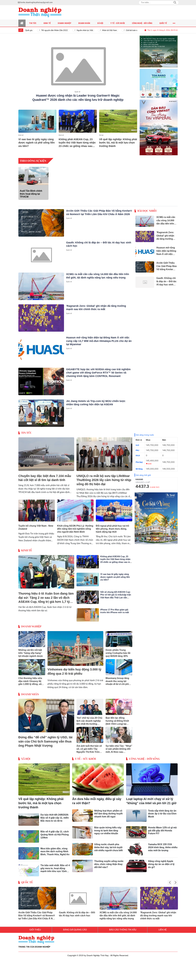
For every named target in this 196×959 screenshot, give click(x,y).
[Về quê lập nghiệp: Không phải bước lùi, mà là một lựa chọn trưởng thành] (118, 121)
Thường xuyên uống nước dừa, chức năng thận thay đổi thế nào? (109, 862)
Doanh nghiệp (31, 624)
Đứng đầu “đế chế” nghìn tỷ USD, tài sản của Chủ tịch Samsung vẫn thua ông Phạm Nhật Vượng (45, 739)
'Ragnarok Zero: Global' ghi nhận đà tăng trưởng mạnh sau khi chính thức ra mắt (158, 913)
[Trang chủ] (22, 23)
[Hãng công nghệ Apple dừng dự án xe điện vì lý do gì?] (136, 864)
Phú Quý (139, 460)
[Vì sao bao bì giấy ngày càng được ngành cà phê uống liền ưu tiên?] (37, 121)
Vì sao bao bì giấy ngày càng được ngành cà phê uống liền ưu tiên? (36, 142)
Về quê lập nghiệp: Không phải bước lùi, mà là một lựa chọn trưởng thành (118, 142)
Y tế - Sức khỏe (85, 756)
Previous (170, 880)
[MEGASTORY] (159, 49)
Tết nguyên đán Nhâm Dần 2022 (43, 30)
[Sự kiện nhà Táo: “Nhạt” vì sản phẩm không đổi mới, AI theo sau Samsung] (119, 733)
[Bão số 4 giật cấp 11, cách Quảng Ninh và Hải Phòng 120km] (28, 834)
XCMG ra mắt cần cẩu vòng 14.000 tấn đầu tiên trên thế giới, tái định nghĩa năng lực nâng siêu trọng (118, 913)
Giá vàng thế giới (143, 473)
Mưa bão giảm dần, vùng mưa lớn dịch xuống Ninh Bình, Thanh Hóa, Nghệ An (54, 849)
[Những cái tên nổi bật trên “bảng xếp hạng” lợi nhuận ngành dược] (31, 637)
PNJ (137, 448)
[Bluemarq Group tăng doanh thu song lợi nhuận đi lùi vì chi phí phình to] (119, 665)
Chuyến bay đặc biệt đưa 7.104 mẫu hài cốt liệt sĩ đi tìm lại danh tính (44, 476)
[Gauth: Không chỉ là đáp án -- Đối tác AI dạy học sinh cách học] (41, 252)
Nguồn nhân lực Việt (74, 30)
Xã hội (101, 135)
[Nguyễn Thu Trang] (159, 125)
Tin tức (26, 430)
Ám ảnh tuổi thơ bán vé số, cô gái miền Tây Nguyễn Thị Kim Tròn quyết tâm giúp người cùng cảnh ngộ (89, 746)
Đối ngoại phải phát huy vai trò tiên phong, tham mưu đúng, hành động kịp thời (112, 526)
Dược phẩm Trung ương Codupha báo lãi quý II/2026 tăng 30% (118, 651)
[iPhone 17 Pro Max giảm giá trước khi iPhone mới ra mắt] (87, 612)
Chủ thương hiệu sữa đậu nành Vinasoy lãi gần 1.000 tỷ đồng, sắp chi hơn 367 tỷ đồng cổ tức (30, 679)
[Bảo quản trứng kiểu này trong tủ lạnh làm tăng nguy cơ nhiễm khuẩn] (82, 830)
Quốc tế (77, 92)
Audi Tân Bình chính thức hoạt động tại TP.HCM (31, 191)
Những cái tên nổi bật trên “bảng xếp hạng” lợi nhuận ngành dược (30, 651)
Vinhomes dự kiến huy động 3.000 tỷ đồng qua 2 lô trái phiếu (74, 669)
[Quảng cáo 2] (159, 80)
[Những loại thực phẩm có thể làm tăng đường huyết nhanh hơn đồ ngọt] (82, 813)
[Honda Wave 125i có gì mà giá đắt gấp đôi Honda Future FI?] (136, 830)
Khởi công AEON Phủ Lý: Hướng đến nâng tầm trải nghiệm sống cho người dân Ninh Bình (75, 526)
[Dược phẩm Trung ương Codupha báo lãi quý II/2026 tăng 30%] (119, 637)
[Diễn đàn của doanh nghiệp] (39, 12)
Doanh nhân (30, 692)
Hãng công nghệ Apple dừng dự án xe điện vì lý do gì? (161, 862)
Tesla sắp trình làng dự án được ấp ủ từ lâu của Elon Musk (162, 811)
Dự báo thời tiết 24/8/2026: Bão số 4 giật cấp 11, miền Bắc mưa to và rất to (54, 815)
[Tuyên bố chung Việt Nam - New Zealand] (36, 508)
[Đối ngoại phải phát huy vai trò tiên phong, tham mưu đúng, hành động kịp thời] (114, 508)
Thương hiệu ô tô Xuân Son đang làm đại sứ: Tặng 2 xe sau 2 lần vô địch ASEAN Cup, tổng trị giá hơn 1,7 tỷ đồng (46, 595)
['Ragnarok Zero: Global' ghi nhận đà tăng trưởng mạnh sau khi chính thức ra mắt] (41, 315)
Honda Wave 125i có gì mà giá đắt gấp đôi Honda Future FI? (162, 828)
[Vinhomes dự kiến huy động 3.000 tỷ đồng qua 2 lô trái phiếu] (75, 646)
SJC (137, 443)
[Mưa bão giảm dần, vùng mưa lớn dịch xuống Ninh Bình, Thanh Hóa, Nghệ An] (28, 851)
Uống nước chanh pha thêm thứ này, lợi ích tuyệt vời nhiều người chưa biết (108, 845)
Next (175, 880)
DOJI (138, 453)
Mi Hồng (139, 466)
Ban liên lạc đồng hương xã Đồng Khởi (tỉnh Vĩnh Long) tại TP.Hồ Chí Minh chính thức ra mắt (117, 718)
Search (174, 3)
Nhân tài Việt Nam (98, 30)
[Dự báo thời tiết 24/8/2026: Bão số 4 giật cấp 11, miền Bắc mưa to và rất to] (28, 817)
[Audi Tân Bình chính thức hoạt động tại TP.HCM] (33, 174)
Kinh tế (20, 135)
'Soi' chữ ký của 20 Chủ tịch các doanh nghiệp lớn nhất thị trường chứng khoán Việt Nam (89, 718)
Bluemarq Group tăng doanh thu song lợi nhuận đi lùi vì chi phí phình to (117, 679)
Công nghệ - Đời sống (144, 756)
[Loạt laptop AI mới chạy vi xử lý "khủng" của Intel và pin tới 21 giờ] (152, 777)
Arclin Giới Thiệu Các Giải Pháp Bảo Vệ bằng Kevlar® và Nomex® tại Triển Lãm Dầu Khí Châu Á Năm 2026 (37, 913)
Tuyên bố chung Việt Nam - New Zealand (35, 525)
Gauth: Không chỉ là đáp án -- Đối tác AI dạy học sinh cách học (77, 911)
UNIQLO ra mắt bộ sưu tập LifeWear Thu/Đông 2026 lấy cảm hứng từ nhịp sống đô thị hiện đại (103, 478)
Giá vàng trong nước (145, 432)
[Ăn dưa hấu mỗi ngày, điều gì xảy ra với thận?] (98, 777)
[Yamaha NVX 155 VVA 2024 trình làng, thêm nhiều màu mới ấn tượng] (136, 847)
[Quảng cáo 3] (156, 516)
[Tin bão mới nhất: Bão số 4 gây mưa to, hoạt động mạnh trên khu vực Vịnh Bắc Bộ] (28, 868)
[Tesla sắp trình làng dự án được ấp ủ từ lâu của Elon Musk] (136, 813)
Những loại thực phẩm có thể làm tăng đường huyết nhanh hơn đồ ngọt (108, 811)
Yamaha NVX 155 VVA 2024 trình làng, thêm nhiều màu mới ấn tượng (162, 845)
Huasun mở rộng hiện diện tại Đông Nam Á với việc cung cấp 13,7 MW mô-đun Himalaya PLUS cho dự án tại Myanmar (99, 339)
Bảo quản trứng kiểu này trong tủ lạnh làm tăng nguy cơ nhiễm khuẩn (107, 828)
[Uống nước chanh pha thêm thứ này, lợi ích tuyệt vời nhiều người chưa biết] (82, 847)
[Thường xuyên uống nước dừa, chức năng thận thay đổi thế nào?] (82, 864)
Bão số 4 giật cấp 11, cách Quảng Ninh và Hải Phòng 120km (54, 832)
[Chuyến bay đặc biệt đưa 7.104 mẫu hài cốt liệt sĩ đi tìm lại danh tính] (46, 452)
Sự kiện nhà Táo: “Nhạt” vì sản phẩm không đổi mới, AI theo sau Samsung (119, 746)
